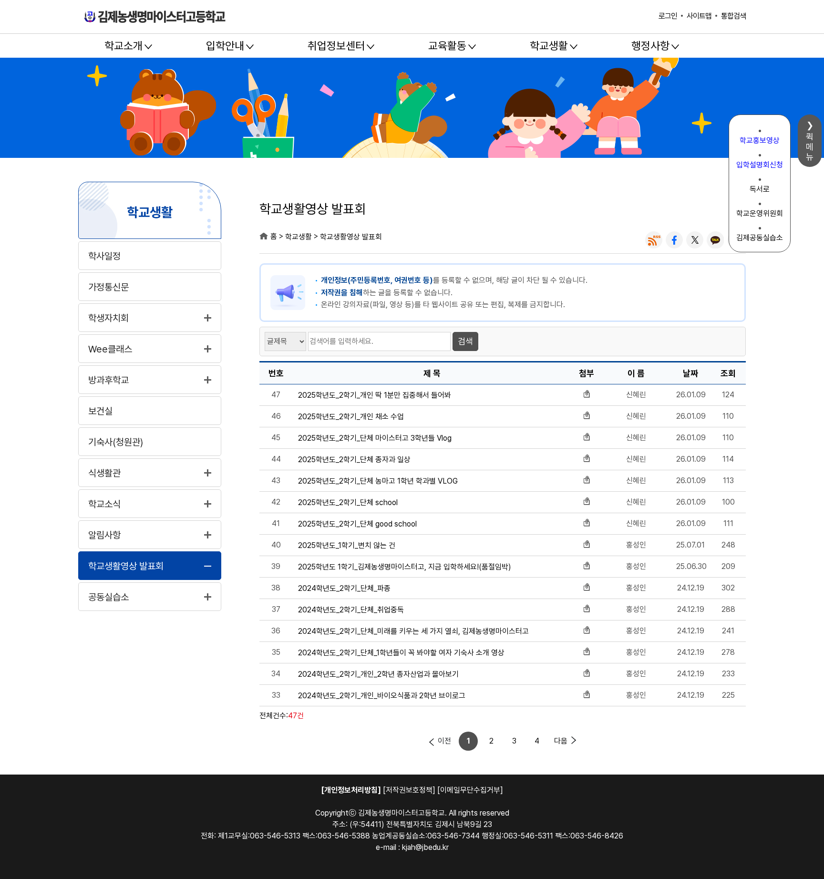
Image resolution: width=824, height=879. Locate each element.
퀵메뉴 (810, 147)
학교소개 (123, 45)
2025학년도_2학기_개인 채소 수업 (351, 417)
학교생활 (549, 45)
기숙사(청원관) (115, 442)
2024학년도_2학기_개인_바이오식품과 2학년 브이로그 (381, 696)
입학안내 (225, 45)
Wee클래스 (110, 349)
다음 (560, 740)
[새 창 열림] (653, 239)
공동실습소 (108, 597)
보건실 (100, 411)
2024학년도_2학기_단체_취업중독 (351, 610)
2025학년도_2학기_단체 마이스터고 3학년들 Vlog (375, 438)
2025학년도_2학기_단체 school (348, 503)
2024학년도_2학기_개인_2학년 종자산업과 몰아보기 (378, 674)
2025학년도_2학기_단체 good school (357, 524)
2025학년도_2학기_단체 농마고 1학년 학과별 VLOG (378, 481)
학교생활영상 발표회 (126, 566)
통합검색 (733, 16)
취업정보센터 (336, 45)
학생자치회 (108, 318)
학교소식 (104, 504)
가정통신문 (108, 287)
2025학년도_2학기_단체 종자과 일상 (354, 460)
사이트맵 (699, 16)
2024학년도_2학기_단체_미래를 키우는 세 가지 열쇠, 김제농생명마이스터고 (413, 631)
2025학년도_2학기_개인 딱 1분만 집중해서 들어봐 (374, 395)
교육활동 (447, 45)
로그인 (668, 16)
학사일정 (104, 256)
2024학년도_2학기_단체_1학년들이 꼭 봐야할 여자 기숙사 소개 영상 (401, 653)
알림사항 (104, 535)
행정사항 (650, 45)
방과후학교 (108, 380)
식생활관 (104, 473)
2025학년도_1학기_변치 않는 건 (346, 545)
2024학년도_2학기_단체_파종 (344, 588)
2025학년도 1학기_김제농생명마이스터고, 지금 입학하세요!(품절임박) (404, 567)
